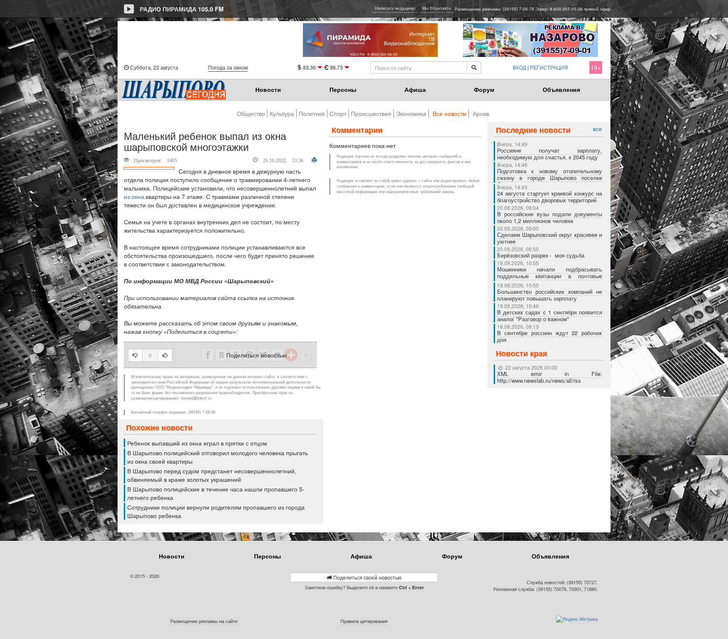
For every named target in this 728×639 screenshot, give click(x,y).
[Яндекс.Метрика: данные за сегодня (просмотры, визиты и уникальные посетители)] (577, 619)
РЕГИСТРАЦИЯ (549, 67)
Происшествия (371, 113)
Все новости (449, 113)
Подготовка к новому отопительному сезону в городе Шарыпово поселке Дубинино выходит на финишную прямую (549, 181)
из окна (134, 196)
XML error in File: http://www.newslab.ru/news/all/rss (549, 377)
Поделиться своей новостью (366, 577)
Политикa (312, 113)
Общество (251, 113)
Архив (481, 113)
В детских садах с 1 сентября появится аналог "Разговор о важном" (549, 315)
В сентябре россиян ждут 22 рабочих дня (549, 336)
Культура (282, 113)
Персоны (342, 89)
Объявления (561, 89)
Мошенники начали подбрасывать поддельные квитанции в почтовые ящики (549, 276)
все (597, 129)
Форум (484, 89)
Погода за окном (228, 67)
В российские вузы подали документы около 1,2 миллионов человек (549, 217)
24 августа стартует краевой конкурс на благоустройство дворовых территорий (549, 196)
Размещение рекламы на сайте (204, 621)
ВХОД (519, 67)
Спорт (337, 113)
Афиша (415, 89)
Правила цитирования (364, 621)
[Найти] (474, 67)
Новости (268, 89)
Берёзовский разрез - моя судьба (540, 255)
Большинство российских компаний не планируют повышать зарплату (549, 294)
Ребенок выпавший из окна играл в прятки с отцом (197, 443)
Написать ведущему (395, 8)
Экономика (411, 113)
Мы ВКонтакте (436, 8)
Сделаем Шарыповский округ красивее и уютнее (549, 238)
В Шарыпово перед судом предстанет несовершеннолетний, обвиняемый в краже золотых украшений (211, 475)
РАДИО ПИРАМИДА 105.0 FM (182, 9)
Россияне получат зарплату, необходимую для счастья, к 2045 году (549, 153)
